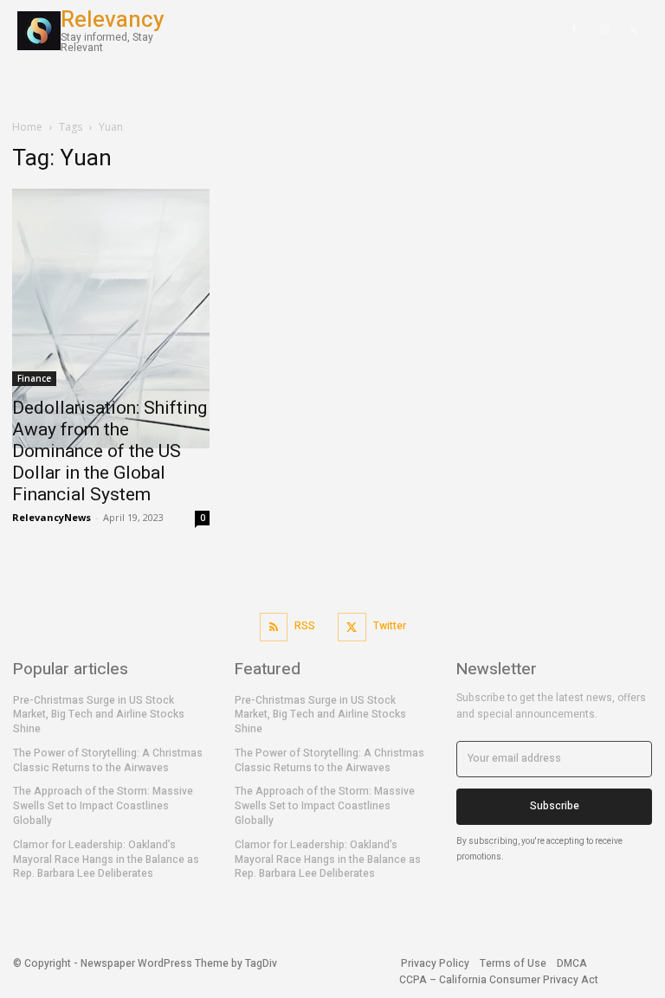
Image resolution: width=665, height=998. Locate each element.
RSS (304, 626)
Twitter (389, 626)
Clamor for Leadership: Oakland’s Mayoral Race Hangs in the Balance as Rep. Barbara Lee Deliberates (106, 859)
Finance (34, 378)
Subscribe (554, 806)
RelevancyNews (51, 517)
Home (27, 126)
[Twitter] (352, 627)
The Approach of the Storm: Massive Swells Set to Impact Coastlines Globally (103, 805)
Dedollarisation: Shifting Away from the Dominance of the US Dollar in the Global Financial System (109, 451)
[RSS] (274, 627)
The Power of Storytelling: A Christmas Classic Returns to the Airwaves (108, 760)
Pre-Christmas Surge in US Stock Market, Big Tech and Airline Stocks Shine (98, 714)
